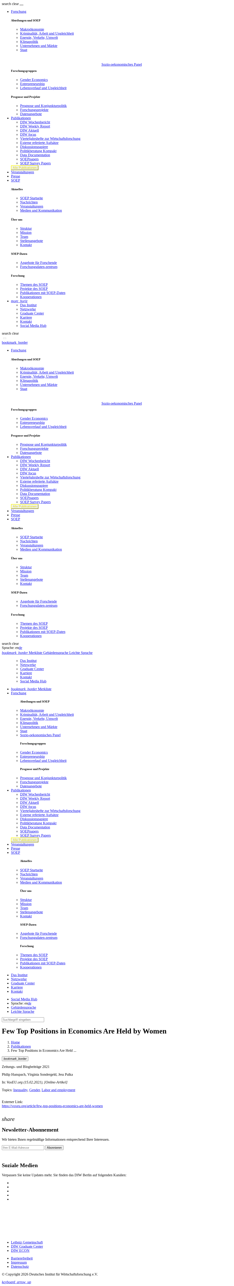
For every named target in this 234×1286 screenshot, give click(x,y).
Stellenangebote (31, 241)
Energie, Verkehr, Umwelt (39, 37)
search (6, 4)
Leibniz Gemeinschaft (27, 1242)
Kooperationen (31, 297)
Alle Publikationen (25, 167)
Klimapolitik (29, 42)
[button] (11, 4)
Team (24, 237)
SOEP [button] (15, 180)
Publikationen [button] (21, 118)
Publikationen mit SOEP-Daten (42, 293)
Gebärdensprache (23, 1007)
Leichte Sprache (22, 1011)
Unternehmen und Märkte (38, 46)
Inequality (20, 1090)
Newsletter (9, 1156)
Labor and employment (58, 1090)
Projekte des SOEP (34, 289)
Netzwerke (28, 309)
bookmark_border (15, 342)
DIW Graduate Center (27, 1246)
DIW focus (28, 134)
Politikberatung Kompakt (38, 151)
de (20, 648)
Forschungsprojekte (34, 110)
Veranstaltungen (22, 172)
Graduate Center (32, 313)
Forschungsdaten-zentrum (38, 267)
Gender (34, 1090)
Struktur (26, 228)
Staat (23, 50)
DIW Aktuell (29, 130)
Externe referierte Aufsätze (39, 143)
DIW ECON (20, 1250)
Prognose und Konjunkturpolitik (43, 106)
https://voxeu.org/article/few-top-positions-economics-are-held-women (52, 1106)
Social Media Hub (33, 326)
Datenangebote (31, 114)
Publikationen (21, 1046)
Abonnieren (54, 1147)
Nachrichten (29, 202)
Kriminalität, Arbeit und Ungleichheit (47, 33)
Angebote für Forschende (38, 263)
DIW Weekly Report (35, 126)
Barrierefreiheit (22, 1258)
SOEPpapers (29, 159)
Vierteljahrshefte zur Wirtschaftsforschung (50, 139)
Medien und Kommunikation (41, 210)
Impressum (19, 1262)
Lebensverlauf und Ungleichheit (43, 88)
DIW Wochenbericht (35, 122)
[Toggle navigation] (21, 5)
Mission (26, 232)
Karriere (26, 317)
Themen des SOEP (34, 284)
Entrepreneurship (32, 84)
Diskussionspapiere (34, 147)
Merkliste (31, 689)
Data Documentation (35, 155)
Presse (15, 176)
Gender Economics (34, 80)
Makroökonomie (32, 29)
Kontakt (26, 245)
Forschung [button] (18, 11)
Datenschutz (20, 1266)
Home (15, 1042)
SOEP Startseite (31, 198)
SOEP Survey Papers (35, 163)
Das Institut (28, 305)
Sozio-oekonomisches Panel (121, 64)
